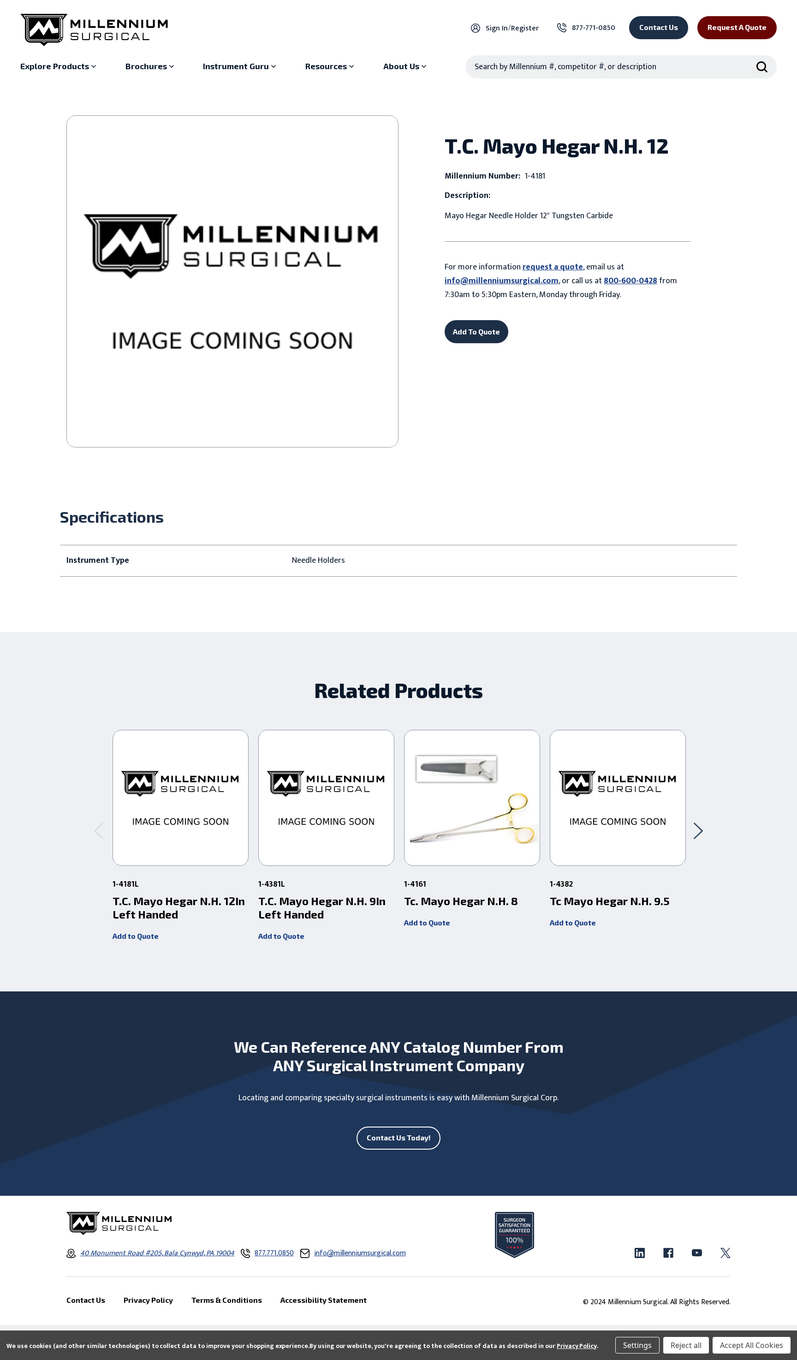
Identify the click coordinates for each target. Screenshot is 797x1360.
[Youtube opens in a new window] (697, 1253)
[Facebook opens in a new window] (668, 1253)
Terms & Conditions (226, 1299)
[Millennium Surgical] (94, 30)
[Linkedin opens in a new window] (640, 1253)
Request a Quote (737, 27)
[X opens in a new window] (725, 1253)
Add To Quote (476, 331)
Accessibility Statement (323, 1299)
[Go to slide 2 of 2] (98, 831)
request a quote (553, 267)
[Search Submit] (761, 66)
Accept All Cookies (751, 1345)
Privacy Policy (577, 1346)
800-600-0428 (630, 281)
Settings (637, 1345)
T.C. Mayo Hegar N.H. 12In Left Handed (179, 908)
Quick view (180, 798)
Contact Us (658, 27)
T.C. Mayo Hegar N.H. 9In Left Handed (322, 908)
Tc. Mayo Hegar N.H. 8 (461, 901)
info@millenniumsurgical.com (502, 281)
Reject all (686, 1345)
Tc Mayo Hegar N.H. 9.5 (610, 901)
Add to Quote (136, 935)
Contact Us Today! (399, 1137)
